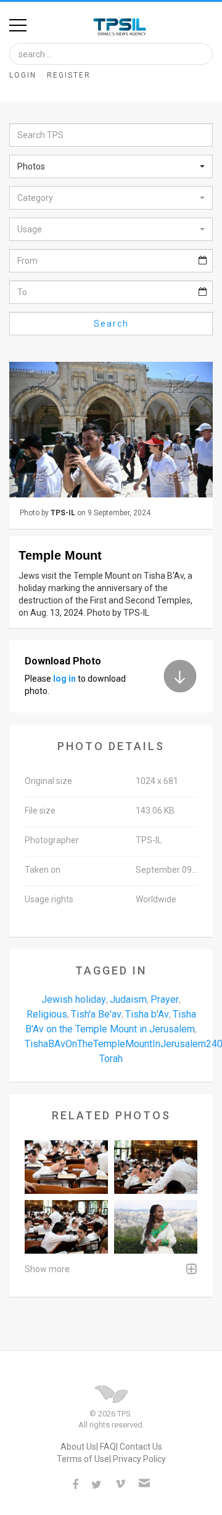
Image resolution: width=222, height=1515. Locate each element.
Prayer (164, 999)
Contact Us (141, 1447)
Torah (111, 1058)
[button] (111, 166)
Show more (47, 1269)
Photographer (52, 840)
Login (22, 75)
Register (69, 75)
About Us (78, 1447)
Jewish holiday (73, 999)
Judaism (128, 999)
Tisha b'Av (147, 1014)
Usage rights (49, 899)
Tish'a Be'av (96, 1014)
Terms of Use (83, 1459)
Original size (48, 781)
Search (111, 324)
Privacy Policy (139, 1459)
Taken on (42, 870)
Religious (47, 1014)
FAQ (108, 1447)
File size (40, 810)
